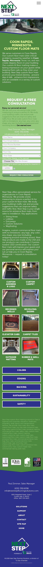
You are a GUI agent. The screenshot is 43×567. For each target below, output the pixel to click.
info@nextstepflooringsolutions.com (21, 134)
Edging (21, 378)
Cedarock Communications (25, 562)
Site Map (21, 524)
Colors (21, 370)
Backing (21, 387)
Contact (21, 520)
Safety (21, 404)
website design (14, 562)
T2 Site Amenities (21, 560)
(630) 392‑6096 (21, 132)
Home (21, 528)
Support (21, 511)
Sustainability (21, 395)
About (21, 515)
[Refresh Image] (14, 169)
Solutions (21, 506)
